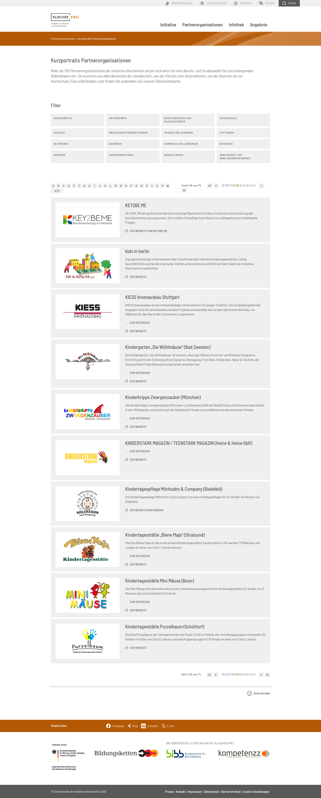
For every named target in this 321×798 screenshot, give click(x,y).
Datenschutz (211, 791)
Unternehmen (118, 118)
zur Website (138, 276)
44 (254, 185)
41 (244, 185)
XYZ (57, 191)
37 (230, 185)
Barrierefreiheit (231, 791)
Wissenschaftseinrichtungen (128, 132)
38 (233, 185)
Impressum (195, 791)
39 (237, 185)
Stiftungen (227, 132)
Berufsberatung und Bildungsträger (177, 120)
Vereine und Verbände (178, 132)
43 (250, 185)
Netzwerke (61, 143)
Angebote (258, 24)
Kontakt (180, 791)
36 (226, 185)
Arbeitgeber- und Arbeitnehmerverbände (235, 156)
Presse (169, 791)
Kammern (59, 154)
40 (240, 185)
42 (247, 185)
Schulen (59, 132)
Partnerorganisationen (202, 24)
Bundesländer (173, 154)
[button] (258, 693)
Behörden (115, 143)
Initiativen (226, 143)
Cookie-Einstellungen (256, 791)
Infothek (236, 24)
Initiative (168, 24)
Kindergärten (63, 118)
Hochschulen (228, 118)
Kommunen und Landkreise (181, 143)
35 (223, 185)
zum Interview (140, 322)
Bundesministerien (121, 154)
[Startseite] (65, 20)
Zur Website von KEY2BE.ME (148, 231)
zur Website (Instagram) (146, 510)
